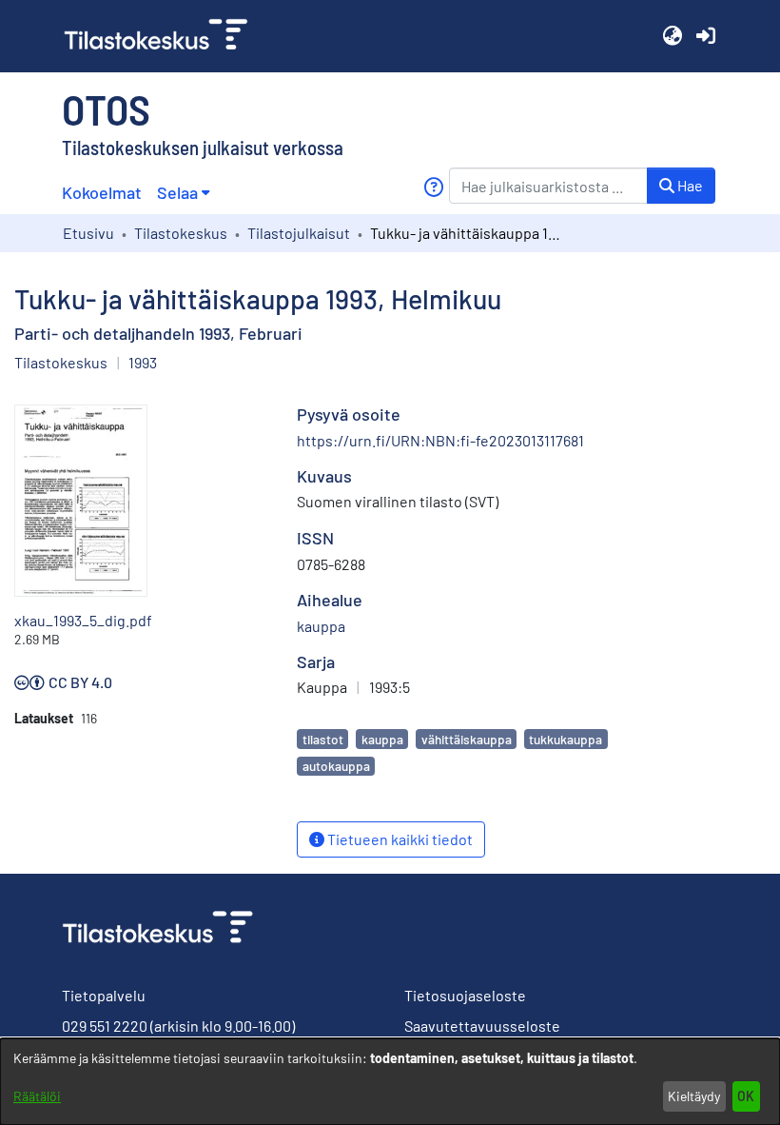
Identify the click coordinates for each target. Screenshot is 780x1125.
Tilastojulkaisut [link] (298, 233)
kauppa (382, 739)
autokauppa (336, 766)
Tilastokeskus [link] (180, 233)
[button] (672, 36)
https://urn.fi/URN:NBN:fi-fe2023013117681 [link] (440, 440)
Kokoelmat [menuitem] (102, 192)
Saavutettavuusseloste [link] (482, 1025)
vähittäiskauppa (466, 739)
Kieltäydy (694, 1096)
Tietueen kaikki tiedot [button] (398, 839)
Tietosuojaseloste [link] (465, 995)
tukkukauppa (565, 739)
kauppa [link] (321, 626)
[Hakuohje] (433, 187)
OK (745, 1096)
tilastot (322, 739)
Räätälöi (37, 1096)
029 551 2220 (104, 1025)
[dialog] (390, 1081)
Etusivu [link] (88, 233)
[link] (163, 36)
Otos (106, 108)
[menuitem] (183, 192)
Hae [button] (688, 185)
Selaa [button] (177, 192)
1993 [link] (142, 362)
